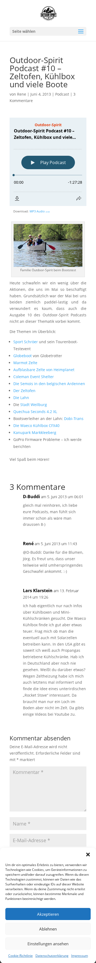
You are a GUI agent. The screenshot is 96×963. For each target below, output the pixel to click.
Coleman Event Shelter (33, 376)
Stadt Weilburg (33, 404)
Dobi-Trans (73, 418)
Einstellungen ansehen (48, 943)
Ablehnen (48, 929)
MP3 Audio (40, 211)
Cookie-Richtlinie (20, 955)
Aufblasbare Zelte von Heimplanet (43, 369)
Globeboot (22, 355)
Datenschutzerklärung (52, 955)
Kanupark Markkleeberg (34, 432)
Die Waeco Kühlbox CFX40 (36, 425)
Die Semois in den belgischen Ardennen (49, 383)
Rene (21, 94)
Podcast (62, 94)
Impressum (79, 955)
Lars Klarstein (38, 590)
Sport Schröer (25, 341)
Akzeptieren (48, 914)
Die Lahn (21, 397)
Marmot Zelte (25, 362)
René (28, 543)
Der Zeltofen (24, 390)
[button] (88, 854)
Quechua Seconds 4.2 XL (35, 411)
